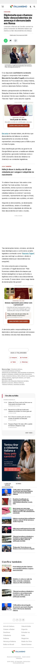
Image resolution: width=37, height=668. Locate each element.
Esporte (24, 629)
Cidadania (19, 658)
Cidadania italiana (16, 369)
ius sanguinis (30, 376)
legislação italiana (17, 377)
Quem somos (26, 657)
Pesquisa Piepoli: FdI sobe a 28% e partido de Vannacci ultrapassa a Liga (20, 424)
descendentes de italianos (26, 372)
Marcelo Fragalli (7, 379)
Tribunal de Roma (7, 384)
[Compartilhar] (10, 41)
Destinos (6, 632)
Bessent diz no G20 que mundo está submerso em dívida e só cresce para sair (19, 410)
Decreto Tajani (28, 253)
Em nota (5, 133)
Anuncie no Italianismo (14, 657)
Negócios (25, 638)
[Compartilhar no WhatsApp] (6, 41)
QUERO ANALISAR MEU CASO (18, 125)
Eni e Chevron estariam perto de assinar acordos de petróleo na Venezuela (19, 417)
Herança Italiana (9, 641)
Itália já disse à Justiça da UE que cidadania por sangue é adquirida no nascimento (18, 172)
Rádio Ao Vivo (26, 641)
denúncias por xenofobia (9, 372)
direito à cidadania (7, 374)
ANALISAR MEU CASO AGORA (18, 321)
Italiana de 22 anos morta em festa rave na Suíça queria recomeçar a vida (20, 403)
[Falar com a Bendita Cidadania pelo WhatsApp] (18, 460)
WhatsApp (25, 362)
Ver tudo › (29, 433)
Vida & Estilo (26, 626)
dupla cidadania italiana (9, 376)
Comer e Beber (9, 629)
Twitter (14, 362)
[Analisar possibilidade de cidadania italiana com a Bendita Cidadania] (18, 110)
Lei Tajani (27, 377)
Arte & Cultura (8, 626)
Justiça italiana (6, 377)
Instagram (14, 357)
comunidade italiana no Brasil (11, 370)
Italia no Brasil (8, 644)
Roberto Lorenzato (7, 382)
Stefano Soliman (19, 382)
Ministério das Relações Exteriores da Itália (15, 381)
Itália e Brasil (21, 376)
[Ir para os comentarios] (15, 41)
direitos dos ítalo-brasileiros (23, 374)
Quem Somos (26, 644)
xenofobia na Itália (19, 384)
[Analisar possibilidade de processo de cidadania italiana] (18, 293)
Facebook (24, 357)
